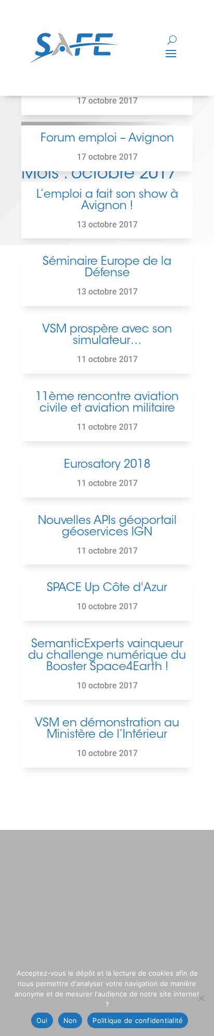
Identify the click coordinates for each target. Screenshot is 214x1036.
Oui (42, 1020)
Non (70, 1020)
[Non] (201, 998)
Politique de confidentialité (137, 1020)
